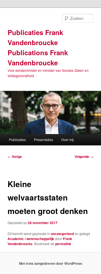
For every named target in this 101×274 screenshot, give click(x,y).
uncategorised (62, 233)
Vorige (15, 156)
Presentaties (43, 139)
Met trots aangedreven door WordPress (50, 263)
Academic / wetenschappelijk (31, 238)
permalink (63, 243)
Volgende (84, 156)
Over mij (67, 139)
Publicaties (17, 139)
